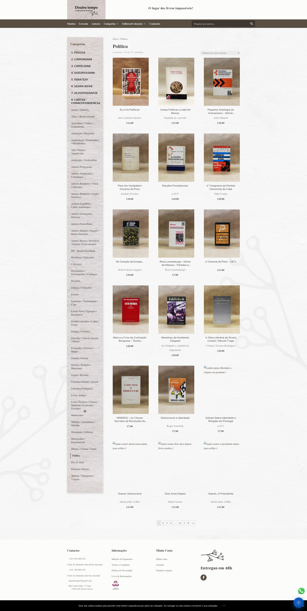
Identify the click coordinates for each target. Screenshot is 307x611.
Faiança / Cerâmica (80, 331)
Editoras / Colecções (81, 287)
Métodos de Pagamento (122, 559)
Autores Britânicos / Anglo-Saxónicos (85, 195)
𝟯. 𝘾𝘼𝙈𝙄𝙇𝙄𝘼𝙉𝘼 (81, 66)
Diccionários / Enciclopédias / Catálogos (84, 272)
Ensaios (75, 294)
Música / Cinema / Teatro (84, 448)
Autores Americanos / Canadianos (82, 175)
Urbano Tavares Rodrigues (221, 345)
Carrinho (160, 564)
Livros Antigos (78, 395)
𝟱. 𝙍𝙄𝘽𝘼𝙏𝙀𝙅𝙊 (79, 79)
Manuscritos (77, 415)
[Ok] (303, 605)
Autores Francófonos (81, 223)
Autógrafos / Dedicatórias (84, 160)
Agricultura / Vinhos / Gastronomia (82, 124)
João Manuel (221, 118)
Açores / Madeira (80, 109)
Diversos (75, 281)
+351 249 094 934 (77, 569)
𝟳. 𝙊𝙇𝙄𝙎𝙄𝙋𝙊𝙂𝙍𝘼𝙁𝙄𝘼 (84, 93)
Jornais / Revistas (80, 375)
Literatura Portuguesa (82, 388)
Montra (71, 24)
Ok (224, 605)
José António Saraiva (129, 118)
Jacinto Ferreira (129, 193)
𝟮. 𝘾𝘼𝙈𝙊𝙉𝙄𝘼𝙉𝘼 (81, 59)
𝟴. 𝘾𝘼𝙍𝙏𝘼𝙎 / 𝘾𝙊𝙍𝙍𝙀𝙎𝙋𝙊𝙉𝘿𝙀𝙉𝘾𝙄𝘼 (85, 101)
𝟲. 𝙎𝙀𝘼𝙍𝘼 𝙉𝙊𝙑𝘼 (81, 86)
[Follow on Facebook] (204, 577)
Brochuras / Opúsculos (82, 257)
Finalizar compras (164, 570)
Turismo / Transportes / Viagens (82, 477)
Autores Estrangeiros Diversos (81, 215)
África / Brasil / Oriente (83, 116)
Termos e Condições (121, 564)
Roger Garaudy (175, 426)
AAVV (175, 193)
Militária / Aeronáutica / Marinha (83, 423)
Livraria (83, 24)
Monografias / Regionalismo (78, 440)
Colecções (76, 264)
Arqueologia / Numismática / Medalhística (85, 141)
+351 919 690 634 (77, 558)
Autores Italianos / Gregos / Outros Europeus (85, 232)
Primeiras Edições (80, 469)
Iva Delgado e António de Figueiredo (175, 348)
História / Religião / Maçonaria (81, 366)
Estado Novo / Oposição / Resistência (84, 312)
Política (76, 455)
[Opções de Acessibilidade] (299, 603)
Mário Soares (175, 501)
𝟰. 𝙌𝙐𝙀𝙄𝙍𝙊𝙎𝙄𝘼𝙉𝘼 (83, 72)
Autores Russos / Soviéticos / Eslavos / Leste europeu (85, 242)
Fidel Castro (221, 193)
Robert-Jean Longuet (129, 269)
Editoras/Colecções (132, 24)
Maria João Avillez (130, 501)
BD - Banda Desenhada (83, 250)
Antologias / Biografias (82, 133)
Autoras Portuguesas (81, 166)
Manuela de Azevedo (175, 118)
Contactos (154, 24)
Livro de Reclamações (122, 576)
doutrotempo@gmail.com (80, 580)
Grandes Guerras (79, 358)
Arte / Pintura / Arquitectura (78, 151)
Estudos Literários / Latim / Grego (84, 323)
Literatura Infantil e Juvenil (84, 381)
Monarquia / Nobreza (82, 432)
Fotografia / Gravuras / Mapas (82, 349)
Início (115, 38)
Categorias (109, 24)
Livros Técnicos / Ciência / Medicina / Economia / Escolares (84, 405)
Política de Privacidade (122, 570)
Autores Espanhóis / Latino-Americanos (81, 205)
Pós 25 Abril (77, 462)
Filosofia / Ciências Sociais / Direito (84, 339)
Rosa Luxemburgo (175, 269)
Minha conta (161, 559)
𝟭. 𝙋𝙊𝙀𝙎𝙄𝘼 (78, 52)
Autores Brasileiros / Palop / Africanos (84, 185)
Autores (96, 24)
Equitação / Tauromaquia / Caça (84, 302)
